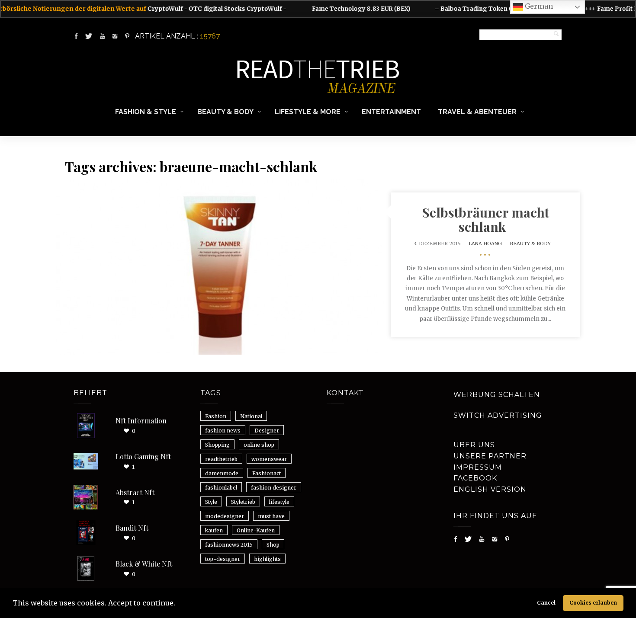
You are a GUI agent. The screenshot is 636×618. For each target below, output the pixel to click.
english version (490, 489)
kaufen (214, 530)
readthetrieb (221, 459)
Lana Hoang (485, 243)
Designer (266, 430)
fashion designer (273, 487)
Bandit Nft (132, 527)
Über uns (474, 445)
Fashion (215, 416)
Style (211, 502)
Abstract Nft (135, 492)
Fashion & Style (145, 112)
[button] (178, 604)
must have (271, 516)
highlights (267, 559)
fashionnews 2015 (229, 544)
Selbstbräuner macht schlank (485, 219)
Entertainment (391, 112)
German (538, 6)
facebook (475, 478)
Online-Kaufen (256, 530)
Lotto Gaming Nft (143, 456)
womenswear (269, 459)
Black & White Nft (144, 563)
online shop (259, 445)
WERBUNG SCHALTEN (496, 395)
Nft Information (141, 420)
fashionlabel (221, 487)
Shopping (217, 445)
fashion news (223, 430)
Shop (273, 544)
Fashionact (266, 473)
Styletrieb (243, 502)
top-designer (222, 559)
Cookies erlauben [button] (593, 602)
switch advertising (497, 415)
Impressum (477, 467)
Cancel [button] (546, 602)
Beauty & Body (225, 112)
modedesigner (224, 516)
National (251, 416)
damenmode (221, 473)
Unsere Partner (490, 456)
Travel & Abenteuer (477, 112)
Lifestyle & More (307, 112)
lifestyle (279, 502)
